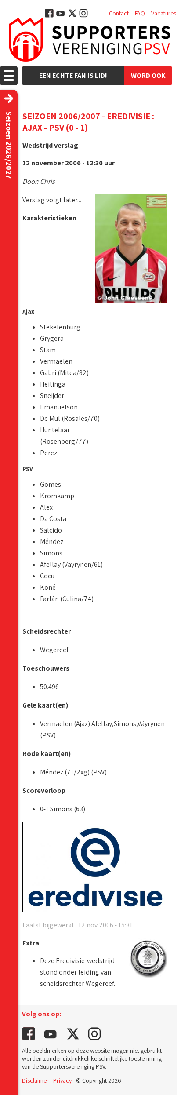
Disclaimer (35, 1080)
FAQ (140, 13)
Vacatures (163, 13)
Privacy (62, 1080)
